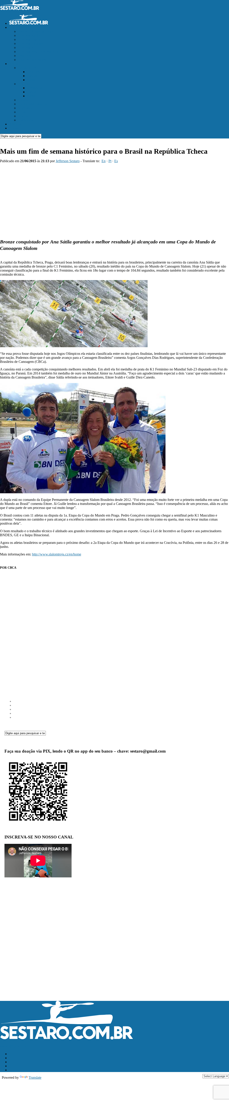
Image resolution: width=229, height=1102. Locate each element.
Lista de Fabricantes (32, 60)
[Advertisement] (114, 199)
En (104, 161)
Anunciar (15, 124)
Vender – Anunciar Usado (36, 31)
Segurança (25, 108)
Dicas (22, 112)
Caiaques (33, 72)
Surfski (32, 80)
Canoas (32, 76)
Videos (23, 116)
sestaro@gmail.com (14, 1046)
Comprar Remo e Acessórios (38, 51)
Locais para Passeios (32, 104)
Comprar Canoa (29, 39)
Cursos (23, 100)
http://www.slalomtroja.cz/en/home (56, 554)
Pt (109, 161)
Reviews (24, 84)
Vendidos (24, 55)
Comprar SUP (28, 47)
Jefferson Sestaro (68, 161)
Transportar (26, 120)
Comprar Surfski (29, 35)
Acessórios (34, 88)
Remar (13, 64)
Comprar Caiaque (30, 43)
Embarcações (27, 68)
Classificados (18, 27)
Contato (14, 128)
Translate (35, 1077)
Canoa (31, 92)
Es (116, 161)
